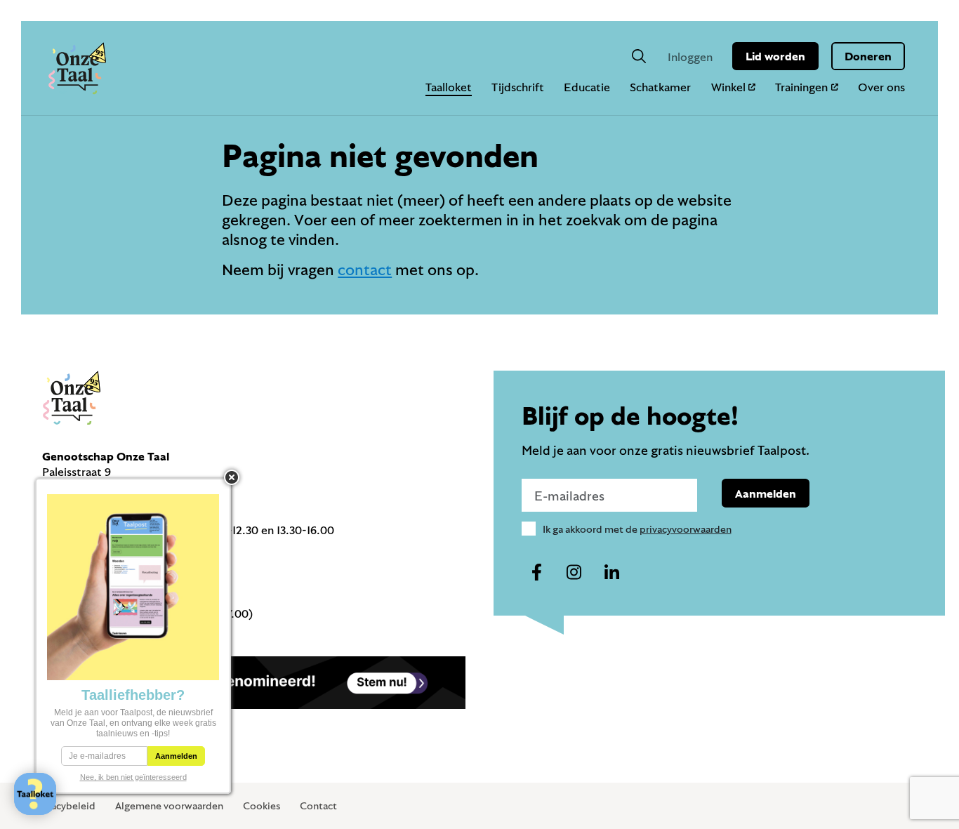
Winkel (728, 86)
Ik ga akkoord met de (637, 529)
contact (365, 269)
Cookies (261, 805)
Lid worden (775, 55)
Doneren (868, 55)
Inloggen (690, 56)
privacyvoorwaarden (686, 529)
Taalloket (448, 86)
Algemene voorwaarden (169, 805)
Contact (318, 805)
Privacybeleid (64, 805)
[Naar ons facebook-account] (537, 572)
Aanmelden (765, 493)
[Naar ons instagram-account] (574, 572)
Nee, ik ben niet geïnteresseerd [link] (133, 777)
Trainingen (801, 86)
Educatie (587, 86)
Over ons (881, 86)
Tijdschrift (517, 86)
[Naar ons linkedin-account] (611, 572)
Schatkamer (660, 86)
